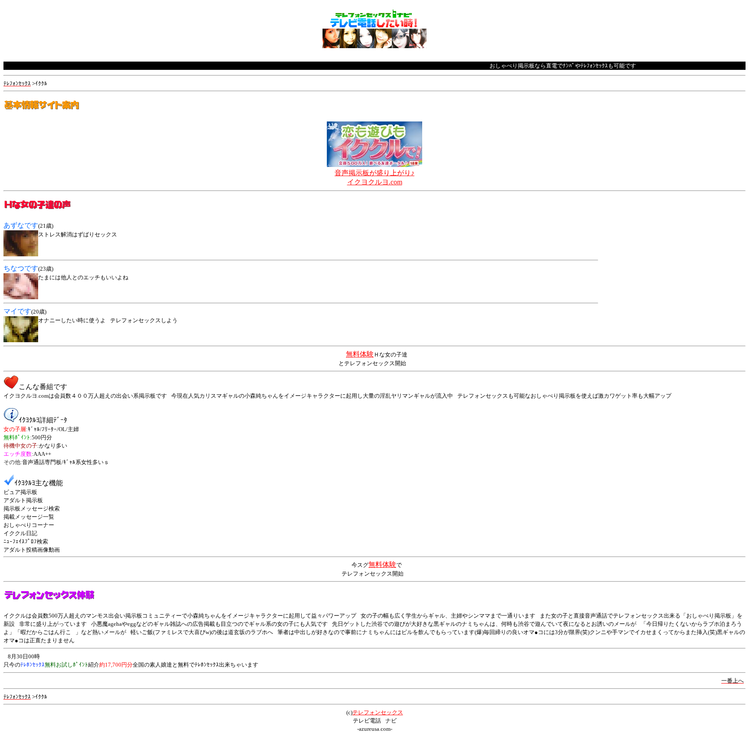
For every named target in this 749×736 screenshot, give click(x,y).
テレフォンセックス (377, 712)
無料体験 (360, 354)
